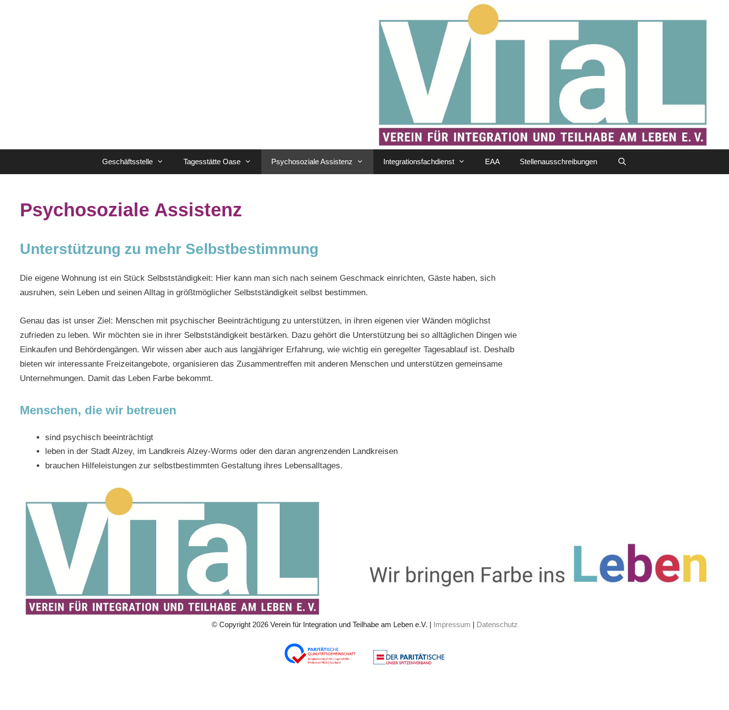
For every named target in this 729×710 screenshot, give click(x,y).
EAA (492, 161)
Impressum (452, 624)
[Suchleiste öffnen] (621, 161)
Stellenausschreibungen (558, 161)
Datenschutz (497, 624)
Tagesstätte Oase (212, 161)
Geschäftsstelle (127, 161)
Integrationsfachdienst (418, 161)
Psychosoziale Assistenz (312, 161)
